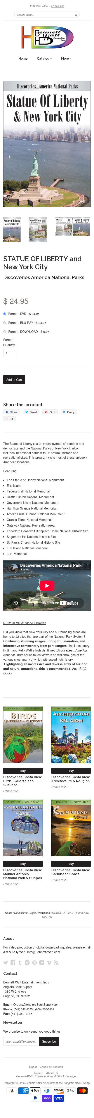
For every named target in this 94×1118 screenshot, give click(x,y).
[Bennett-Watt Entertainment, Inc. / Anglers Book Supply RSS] (56, 962)
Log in (33, 1066)
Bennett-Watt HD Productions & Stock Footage (46, 1076)
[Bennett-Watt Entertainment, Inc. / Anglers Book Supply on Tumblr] (20, 962)
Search (38, 1073)
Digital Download (40, 912)
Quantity (9, 345)
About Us (52, 1073)
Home (23, 58)
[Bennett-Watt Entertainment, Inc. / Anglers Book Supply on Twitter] (5, 962)
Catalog (43, 58)
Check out (57, 5)
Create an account (51, 1066)
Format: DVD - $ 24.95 (24, 313)
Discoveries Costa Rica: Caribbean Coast (70, 872)
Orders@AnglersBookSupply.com (36, 1004)
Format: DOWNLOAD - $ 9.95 (28, 331)
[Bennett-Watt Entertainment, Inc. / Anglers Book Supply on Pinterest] (34, 962)
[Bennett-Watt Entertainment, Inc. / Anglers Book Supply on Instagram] (27, 962)
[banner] (47, 37)
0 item (39, 5)
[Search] (76, 14)
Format (8, 339)
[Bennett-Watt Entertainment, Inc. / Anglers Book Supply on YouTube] (41, 962)
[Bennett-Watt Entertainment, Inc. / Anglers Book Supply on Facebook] (12, 962)
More (65, 58)
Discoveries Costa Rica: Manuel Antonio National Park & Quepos (22, 874)
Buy (23, 771)
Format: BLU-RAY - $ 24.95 (27, 322)
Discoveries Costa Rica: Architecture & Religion (70, 779)
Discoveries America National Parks (43, 277)
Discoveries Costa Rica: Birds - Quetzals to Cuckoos (22, 781)
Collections (21, 912)
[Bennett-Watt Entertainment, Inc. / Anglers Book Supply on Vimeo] (49, 962)
